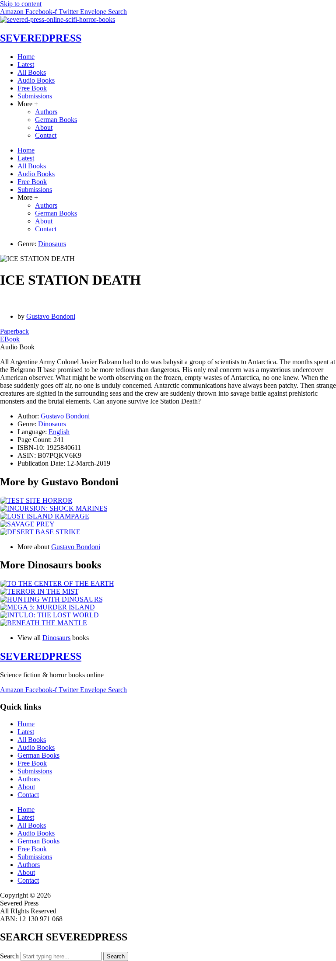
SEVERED (40, 38)
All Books (32, 72)
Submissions (35, 96)
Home (26, 56)
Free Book (32, 88)
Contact (45, 135)
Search (9, 956)
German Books (56, 119)
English (59, 431)
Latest (26, 64)
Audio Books (36, 80)
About (43, 127)
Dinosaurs (52, 243)
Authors (46, 111)
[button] (17, 347)
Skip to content (21, 3)
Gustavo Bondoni (50, 316)
